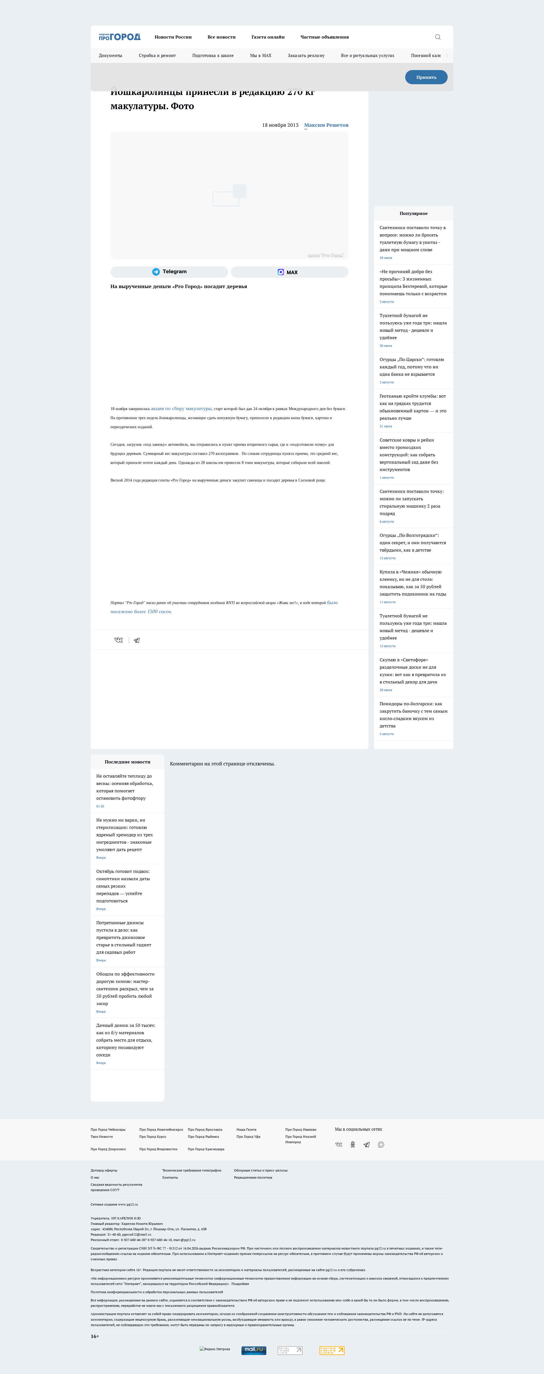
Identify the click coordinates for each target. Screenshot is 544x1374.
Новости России (173, 37)
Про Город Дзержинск (108, 1149)
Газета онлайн (268, 37)
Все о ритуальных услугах (367, 55)
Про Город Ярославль (205, 1129)
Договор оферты (104, 1170)
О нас (95, 1177)
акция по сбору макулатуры (181, 408)
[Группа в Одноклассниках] (353, 1144)
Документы (110, 55)
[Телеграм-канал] (169, 272)
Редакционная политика (253, 1177)
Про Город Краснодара (206, 1149)
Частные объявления (325, 37)
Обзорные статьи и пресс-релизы (261, 1170)
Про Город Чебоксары (108, 1129)
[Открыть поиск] (437, 37)
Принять (426, 77)
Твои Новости (102, 1136)
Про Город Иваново (300, 1129)
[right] (447, 55)
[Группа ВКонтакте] (339, 1144)
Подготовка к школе (213, 55)
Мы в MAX (260, 55)
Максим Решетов (326, 125)
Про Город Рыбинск (203, 1136)
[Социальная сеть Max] (289, 272)
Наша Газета (246, 1129)
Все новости (222, 37)
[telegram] (138, 640)
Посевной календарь (432, 55)
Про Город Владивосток (158, 1149)
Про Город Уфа (248, 1136)
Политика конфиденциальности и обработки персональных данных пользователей (157, 1292)
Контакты (170, 1177)
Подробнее (240, 1284)
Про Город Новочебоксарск (161, 1129)
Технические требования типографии (191, 1170)
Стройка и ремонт (157, 55)
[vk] (119, 640)
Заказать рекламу (306, 55)
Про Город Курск (152, 1136)
